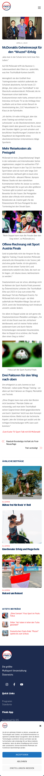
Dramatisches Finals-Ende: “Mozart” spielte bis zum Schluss (24, 632)
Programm (7, 701)
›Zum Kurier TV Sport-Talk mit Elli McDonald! (21, 432)
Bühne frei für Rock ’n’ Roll (16, 505)
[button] (40, 726)
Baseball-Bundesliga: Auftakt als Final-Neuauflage (22, 442)
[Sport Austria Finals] (6, 9)
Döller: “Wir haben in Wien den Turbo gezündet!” (24, 623)
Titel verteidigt (31, 448)
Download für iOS (10, 720)
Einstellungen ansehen (22, 768)
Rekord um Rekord (12, 593)
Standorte (7, 704)
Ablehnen (22, 761)
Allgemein (6, 502)
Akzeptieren (22, 755)
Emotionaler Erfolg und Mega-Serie (20, 549)
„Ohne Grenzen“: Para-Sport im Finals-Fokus (25, 614)
